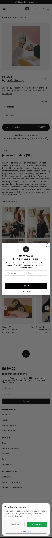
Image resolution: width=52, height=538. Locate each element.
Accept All (36, 524)
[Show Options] (45, 273)
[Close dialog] (47, 245)
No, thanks (26, 292)
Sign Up (26, 286)
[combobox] (36, 273)
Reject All (15, 524)
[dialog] (26, 519)
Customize (26, 531)
